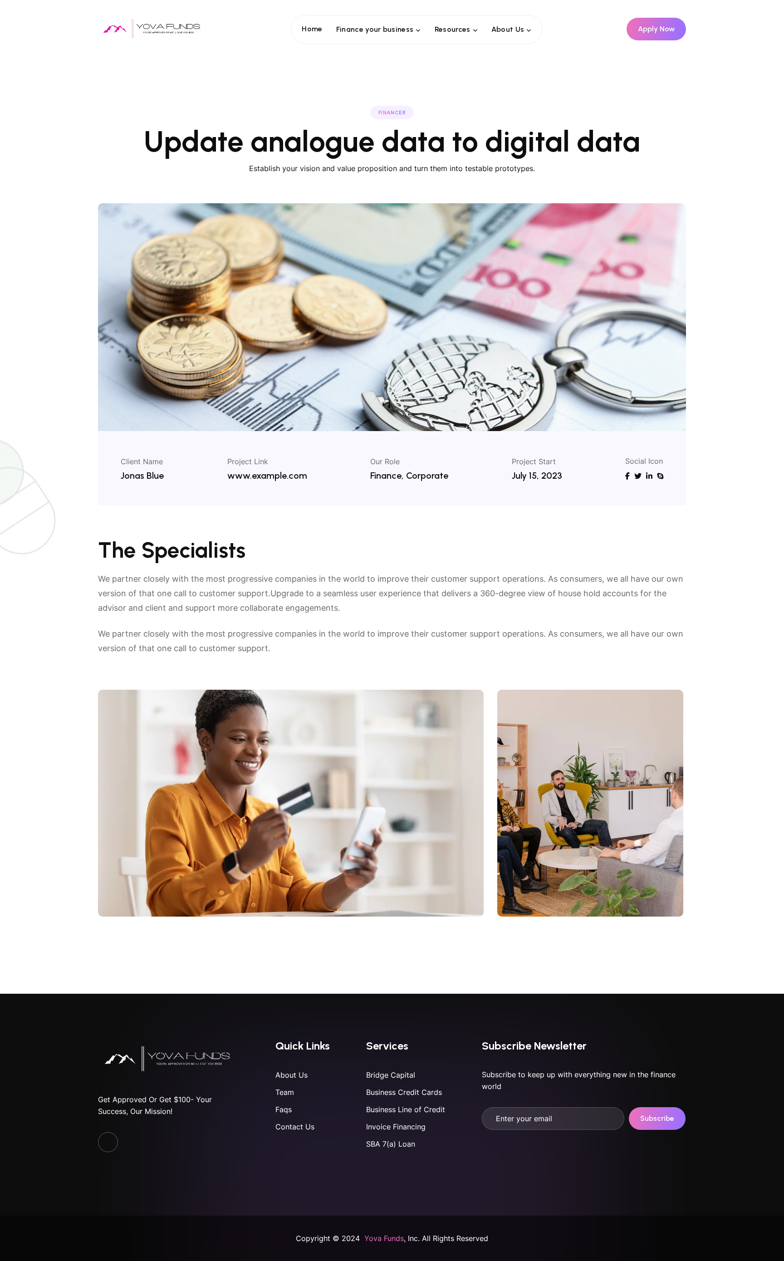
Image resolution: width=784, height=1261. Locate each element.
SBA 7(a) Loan (390, 1143)
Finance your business (375, 29)
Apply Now (656, 29)
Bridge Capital (390, 1074)
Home (312, 29)
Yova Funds (384, 1238)
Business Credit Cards (404, 1092)
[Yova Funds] (152, 28)
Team (284, 1092)
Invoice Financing (396, 1126)
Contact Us (294, 1126)
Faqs (283, 1109)
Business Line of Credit (405, 1109)
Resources (452, 29)
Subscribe (657, 1118)
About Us (507, 29)
